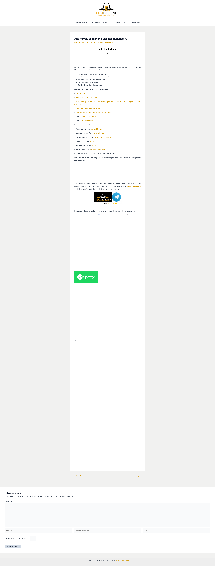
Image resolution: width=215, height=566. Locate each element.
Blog (125, 22)
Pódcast (117, 22)
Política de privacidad (122, 560)
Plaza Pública (95, 22)
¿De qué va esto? (81, 22)
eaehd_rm (93, 141)
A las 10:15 (107, 22)
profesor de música (87, 121)
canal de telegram (134, 186)
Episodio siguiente (137, 476)
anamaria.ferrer (99, 133)
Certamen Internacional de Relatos (88, 108)
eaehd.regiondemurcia (99, 149)
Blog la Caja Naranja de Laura (86, 98)
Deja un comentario (81, 42)
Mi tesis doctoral (82, 93)
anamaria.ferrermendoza (102, 137)
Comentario (9, 501)
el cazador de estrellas (89, 117)
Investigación (135, 22)
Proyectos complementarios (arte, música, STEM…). (94, 113)
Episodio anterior (77, 476)
